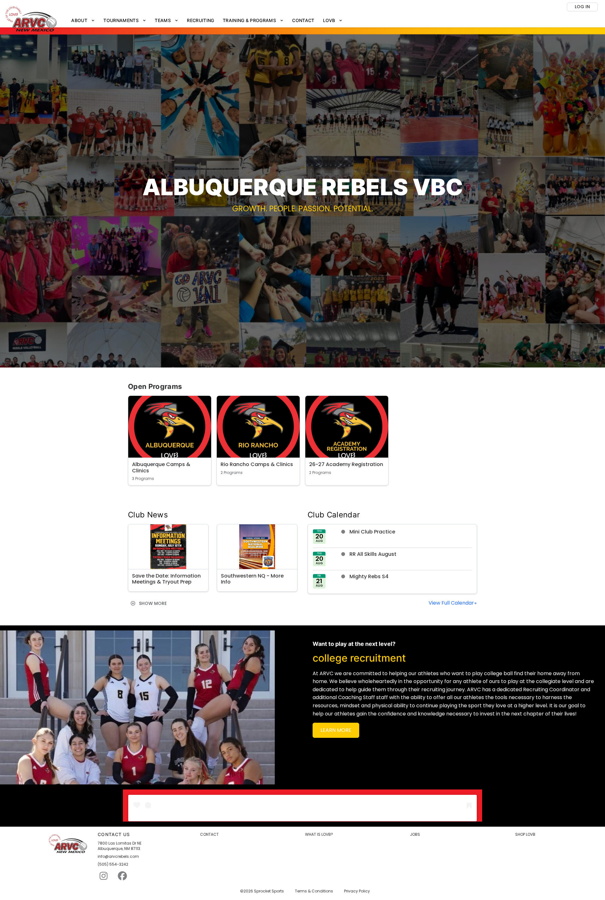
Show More (152, 603)
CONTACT (209, 834)
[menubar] (207, 20)
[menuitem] (83, 20)
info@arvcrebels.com (118, 856)
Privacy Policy (357, 891)
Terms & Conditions (314, 891)
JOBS (415, 834)
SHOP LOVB (525, 834)
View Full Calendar (451, 603)
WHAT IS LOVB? (319, 834)
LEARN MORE (335, 730)
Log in (582, 6)
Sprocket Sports (269, 891)
